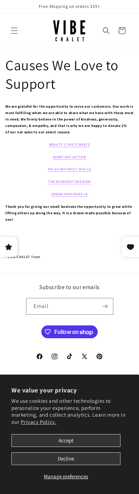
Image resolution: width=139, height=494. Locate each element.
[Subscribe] (105, 306)
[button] (14, 30)
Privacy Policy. (38, 421)
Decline (66, 458)
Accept (65, 440)
